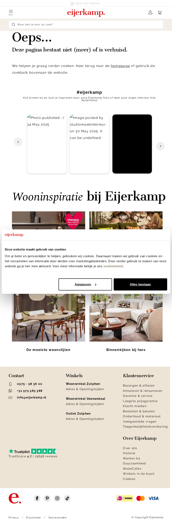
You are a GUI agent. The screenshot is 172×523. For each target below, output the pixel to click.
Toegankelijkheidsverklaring (145, 426)
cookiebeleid (113, 266)
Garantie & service (137, 395)
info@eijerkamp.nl (32, 397)
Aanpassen (83, 284)
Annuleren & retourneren (142, 390)
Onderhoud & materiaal (142, 416)
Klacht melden (135, 406)
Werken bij (131, 458)
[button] (47, 143)
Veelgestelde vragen (139, 421)
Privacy (14, 517)
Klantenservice (138, 375)
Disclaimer (33, 517)
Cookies (129, 479)
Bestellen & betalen (139, 411)
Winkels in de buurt (139, 473)
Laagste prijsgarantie (140, 401)
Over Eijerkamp (139, 438)
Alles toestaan (140, 284)
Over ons (130, 448)
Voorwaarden (57, 517)
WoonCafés (132, 468)
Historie (129, 453)
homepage (120, 66)
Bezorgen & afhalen (139, 385)
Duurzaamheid (134, 463)
